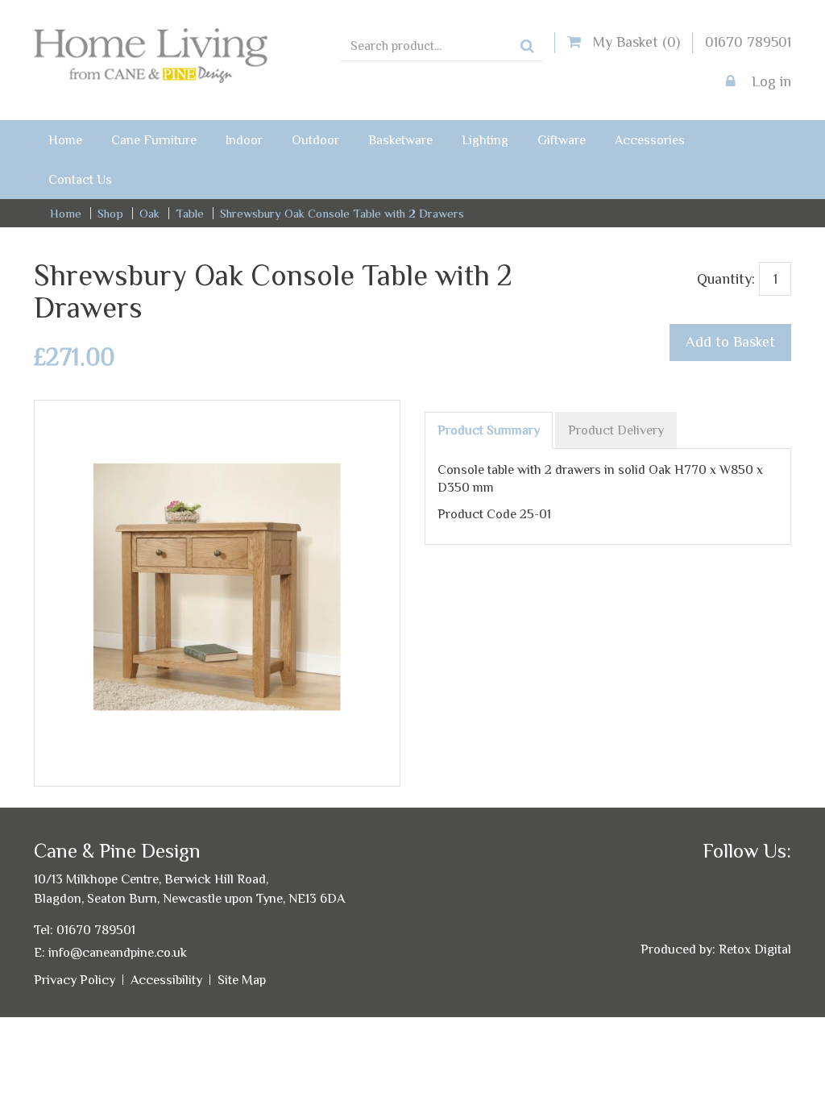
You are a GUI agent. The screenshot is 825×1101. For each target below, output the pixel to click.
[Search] (527, 46)
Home (65, 213)
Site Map (242, 979)
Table (190, 213)
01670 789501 (748, 42)
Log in (769, 81)
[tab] (489, 430)
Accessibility (166, 979)
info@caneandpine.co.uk (117, 952)
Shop (110, 213)
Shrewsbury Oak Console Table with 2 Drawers (342, 213)
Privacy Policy (74, 979)
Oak (149, 213)
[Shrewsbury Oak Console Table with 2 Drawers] (217, 422)
